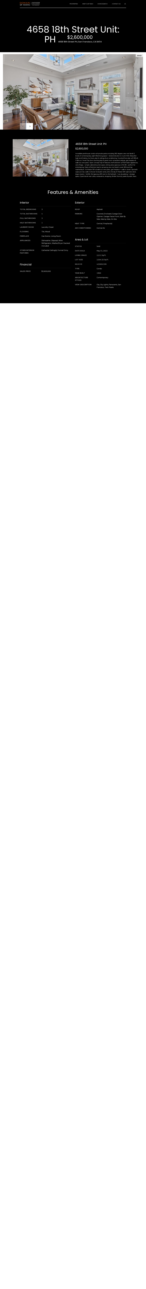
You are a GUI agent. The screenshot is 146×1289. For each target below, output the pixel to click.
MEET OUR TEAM (87, 4)
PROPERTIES (74, 4)
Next (29, 126)
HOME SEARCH (102, 4)
